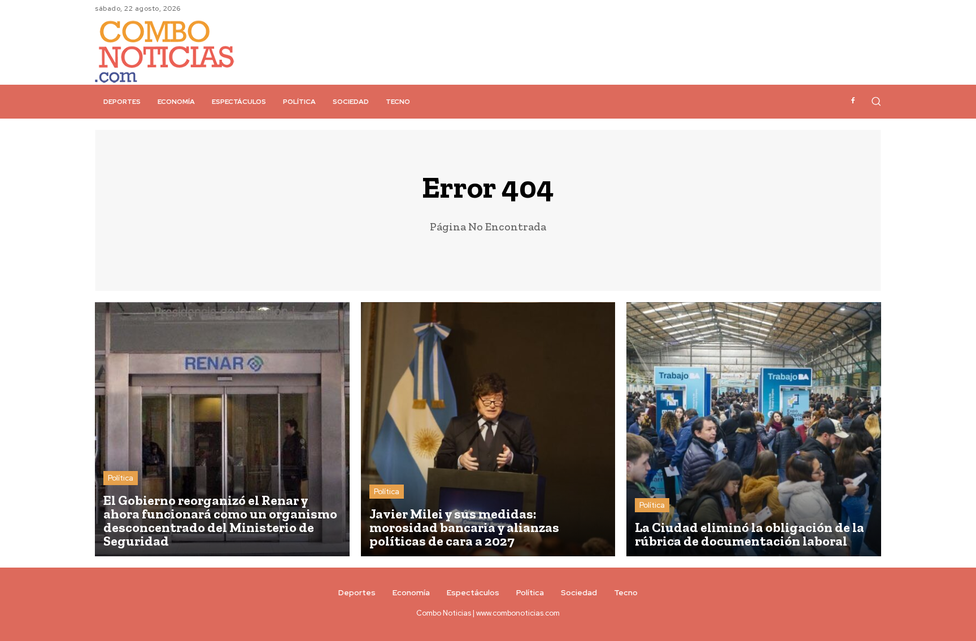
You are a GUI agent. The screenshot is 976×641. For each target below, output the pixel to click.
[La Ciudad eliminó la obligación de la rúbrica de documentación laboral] (753, 429)
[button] (876, 101)
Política (120, 478)
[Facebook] (853, 101)
